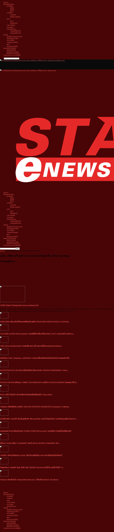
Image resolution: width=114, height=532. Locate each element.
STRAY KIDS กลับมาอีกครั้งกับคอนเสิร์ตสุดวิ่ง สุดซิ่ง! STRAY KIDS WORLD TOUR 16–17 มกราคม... (35, 321)
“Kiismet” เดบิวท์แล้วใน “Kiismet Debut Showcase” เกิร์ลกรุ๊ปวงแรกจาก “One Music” (29, 479)
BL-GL (12, 10)
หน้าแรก (5, 2)
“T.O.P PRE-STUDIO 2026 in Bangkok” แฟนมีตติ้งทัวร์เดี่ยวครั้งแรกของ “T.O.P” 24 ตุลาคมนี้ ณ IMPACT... (37, 334)
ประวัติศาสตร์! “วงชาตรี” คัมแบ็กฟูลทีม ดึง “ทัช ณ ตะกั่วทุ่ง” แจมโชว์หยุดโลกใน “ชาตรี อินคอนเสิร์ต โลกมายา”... (38, 419)
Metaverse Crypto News (13, 53)
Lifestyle (5, 34)
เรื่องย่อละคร (14, 23)
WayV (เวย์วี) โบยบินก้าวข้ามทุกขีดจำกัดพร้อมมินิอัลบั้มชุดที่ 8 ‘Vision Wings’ (26, 394)
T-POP (12, 7)
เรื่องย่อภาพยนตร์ (15, 16)
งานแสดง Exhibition (12, 42)
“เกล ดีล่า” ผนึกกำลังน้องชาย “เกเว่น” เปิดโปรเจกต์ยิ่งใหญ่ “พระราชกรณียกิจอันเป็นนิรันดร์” (31, 455)
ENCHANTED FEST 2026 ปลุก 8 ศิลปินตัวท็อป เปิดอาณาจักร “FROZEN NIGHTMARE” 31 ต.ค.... (34, 370)
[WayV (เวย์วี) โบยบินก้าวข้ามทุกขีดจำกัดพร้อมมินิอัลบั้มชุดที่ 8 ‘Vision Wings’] (4, 391)
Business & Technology (9, 48)
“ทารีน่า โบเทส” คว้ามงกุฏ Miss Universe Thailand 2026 (19, 305)
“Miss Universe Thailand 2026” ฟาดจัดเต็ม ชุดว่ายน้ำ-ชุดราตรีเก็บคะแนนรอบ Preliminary (31, 346)
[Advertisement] (30, 65)
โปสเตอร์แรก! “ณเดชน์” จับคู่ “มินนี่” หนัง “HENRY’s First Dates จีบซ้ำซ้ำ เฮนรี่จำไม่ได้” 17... (32, 467)
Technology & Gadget (12, 38)
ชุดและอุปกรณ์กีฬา (12, 46)
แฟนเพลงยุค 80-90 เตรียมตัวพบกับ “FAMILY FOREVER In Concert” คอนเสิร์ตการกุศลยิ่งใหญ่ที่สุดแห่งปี (35, 431)
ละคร (8, 19)
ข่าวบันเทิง (10, 6)
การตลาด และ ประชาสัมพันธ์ (11, 55)
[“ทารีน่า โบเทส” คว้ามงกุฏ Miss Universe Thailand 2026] (12, 301)
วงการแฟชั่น (10, 40)
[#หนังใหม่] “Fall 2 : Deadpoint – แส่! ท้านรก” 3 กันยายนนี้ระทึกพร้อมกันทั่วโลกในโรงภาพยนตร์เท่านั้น (34, 358)
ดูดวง (8, 44)
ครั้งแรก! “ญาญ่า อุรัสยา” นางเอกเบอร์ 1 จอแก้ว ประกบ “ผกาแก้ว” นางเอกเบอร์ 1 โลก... (30, 443)
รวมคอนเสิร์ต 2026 (15, 33)
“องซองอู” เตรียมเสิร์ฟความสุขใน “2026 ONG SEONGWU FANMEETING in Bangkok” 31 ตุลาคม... (35, 407)
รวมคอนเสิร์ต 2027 (15, 31)
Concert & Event (11, 29)
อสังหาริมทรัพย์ (11, 50)
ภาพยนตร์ (10, 12)
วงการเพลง (10, 27)
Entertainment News (8, 4)
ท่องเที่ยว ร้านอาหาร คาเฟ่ (14, 36)
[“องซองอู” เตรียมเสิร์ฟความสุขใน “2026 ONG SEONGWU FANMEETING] (4, 403)
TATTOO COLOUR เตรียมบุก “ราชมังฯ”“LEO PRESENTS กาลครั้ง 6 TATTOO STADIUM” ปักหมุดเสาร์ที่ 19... (38, 382)
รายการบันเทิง (11, 25)
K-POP (12, 9)
